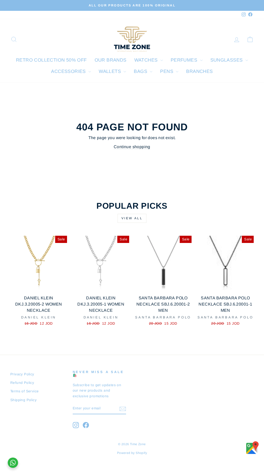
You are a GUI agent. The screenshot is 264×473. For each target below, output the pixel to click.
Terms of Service (24, 391)
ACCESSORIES (69, 71)
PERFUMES (185, 60)
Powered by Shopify (132, 453)
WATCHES (146, 60)
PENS (167, 71)
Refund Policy (22, 383)
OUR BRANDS (111, 60)
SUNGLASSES (227, 60)
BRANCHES (199, 71)
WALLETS (110, 71)
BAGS (141, 71)
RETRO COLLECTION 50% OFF (51, 60)
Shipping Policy (23, 400)
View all (132, 218)
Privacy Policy (22, 374)
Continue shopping (132, 147)
